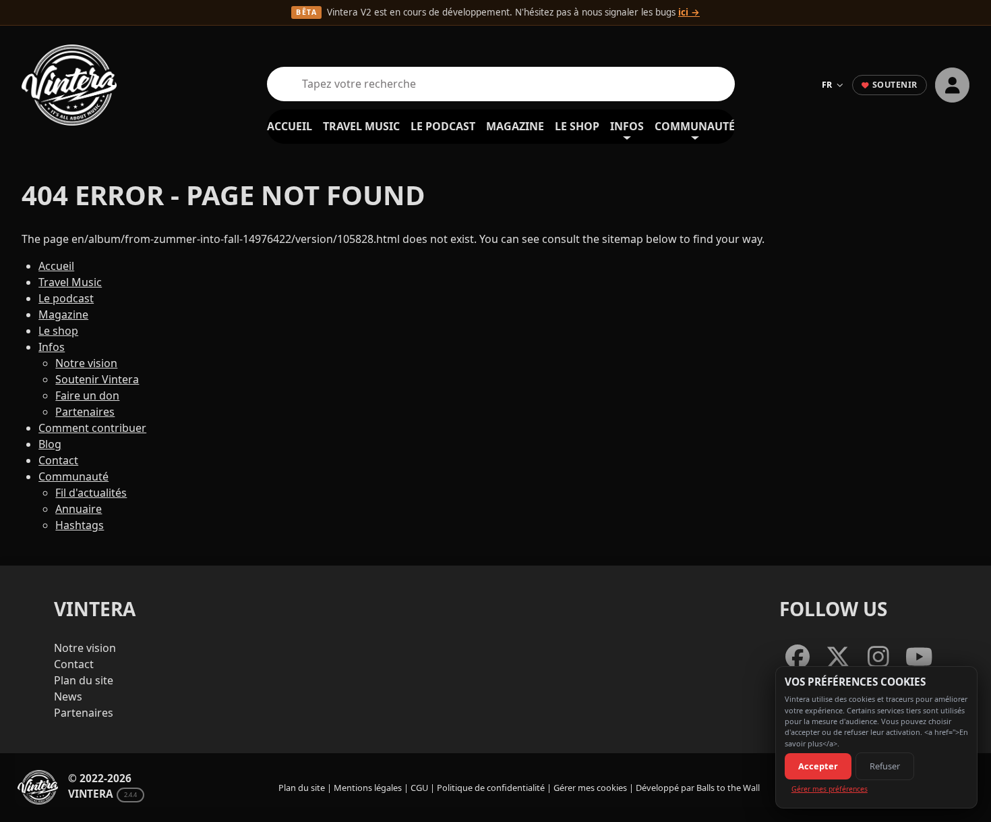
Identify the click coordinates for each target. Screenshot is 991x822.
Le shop (577, 126)
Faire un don (87, 395)
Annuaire (78, 508)
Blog (49, 444)
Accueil (289, 126)
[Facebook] (797, 658)
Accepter (818, 766)
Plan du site (83, 680)
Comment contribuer (92, 427)
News (68, 696)
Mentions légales (368, 788)
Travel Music (361, 126)
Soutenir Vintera (97, 379)
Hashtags (79, 525)
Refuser (885, 766)
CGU (419, 788)
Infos (627, 126)
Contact (58, 460)
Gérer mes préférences (829, 789)
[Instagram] (878, 658)
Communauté (695, 126)
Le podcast (443, 126)
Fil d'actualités (91, 492)
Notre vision (86, 363)
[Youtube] (919, 658)
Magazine (515, 126)
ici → (689, 12)
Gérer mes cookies (590, 788)
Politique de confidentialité (491, 788)
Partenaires (85, 411)
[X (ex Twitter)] (838, 658)
